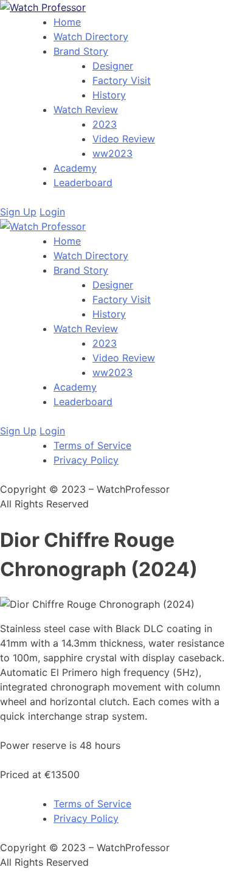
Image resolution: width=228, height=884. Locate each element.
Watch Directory (91, 36)
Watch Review (86, 109)
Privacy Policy (86, 460)
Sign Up (18, 212)
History (109, 95)
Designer (112, 66)
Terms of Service (92, 445)
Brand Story (81, 51)
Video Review (123, 139)
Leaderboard (83, 182)
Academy (75, 168)
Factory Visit (121, 80)
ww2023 (112, 153)
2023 (104, 124)
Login (52, 212)
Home (67, 22)
